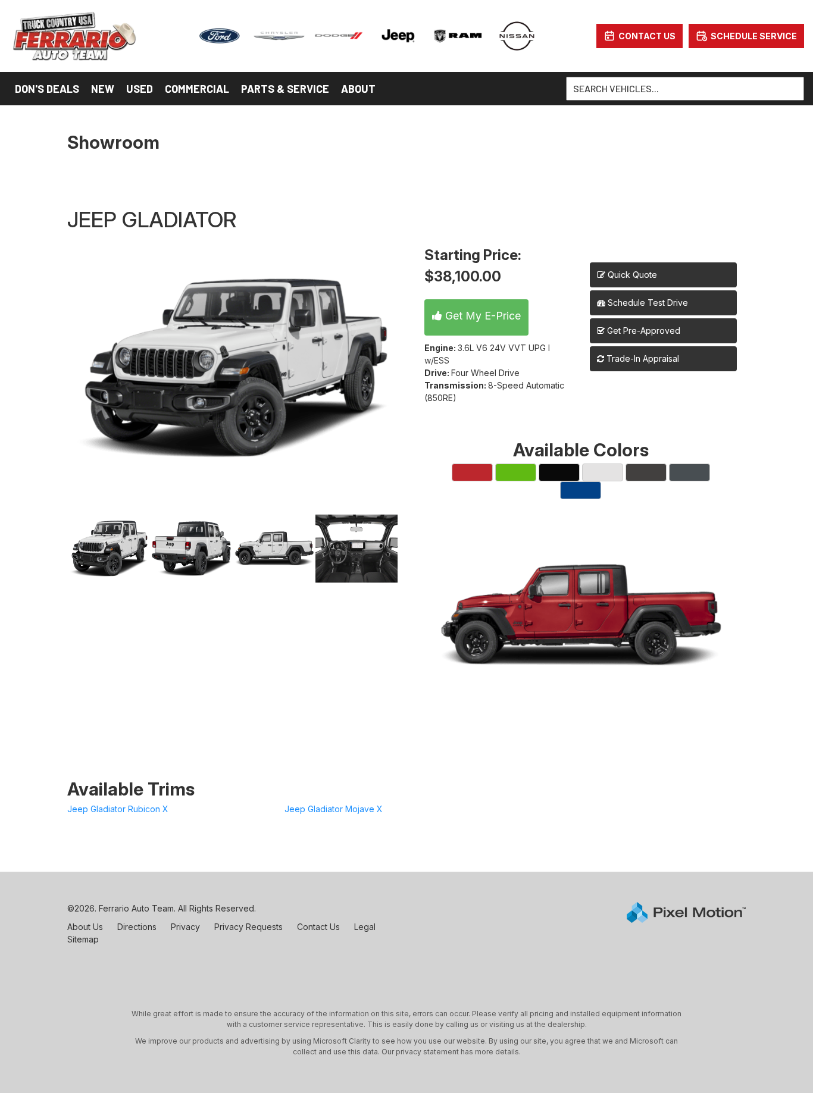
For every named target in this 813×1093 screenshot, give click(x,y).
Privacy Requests (248, 927)
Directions (137, 927)
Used (139, 88)
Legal (365, 927)
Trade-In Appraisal (641, 358)
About (358, 88)
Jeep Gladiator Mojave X (333, 809)
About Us (85, 927)
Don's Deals (47, 88)
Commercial (197, 88)
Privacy (185, 927)
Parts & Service (285, 88)
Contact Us (318, 927)
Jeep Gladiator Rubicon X (117, 809)
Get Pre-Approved (643, 330)
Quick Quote (631, 275)
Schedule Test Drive (646, 302)
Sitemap (83, 939)
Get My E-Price (481, 315)
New (102, 88)
